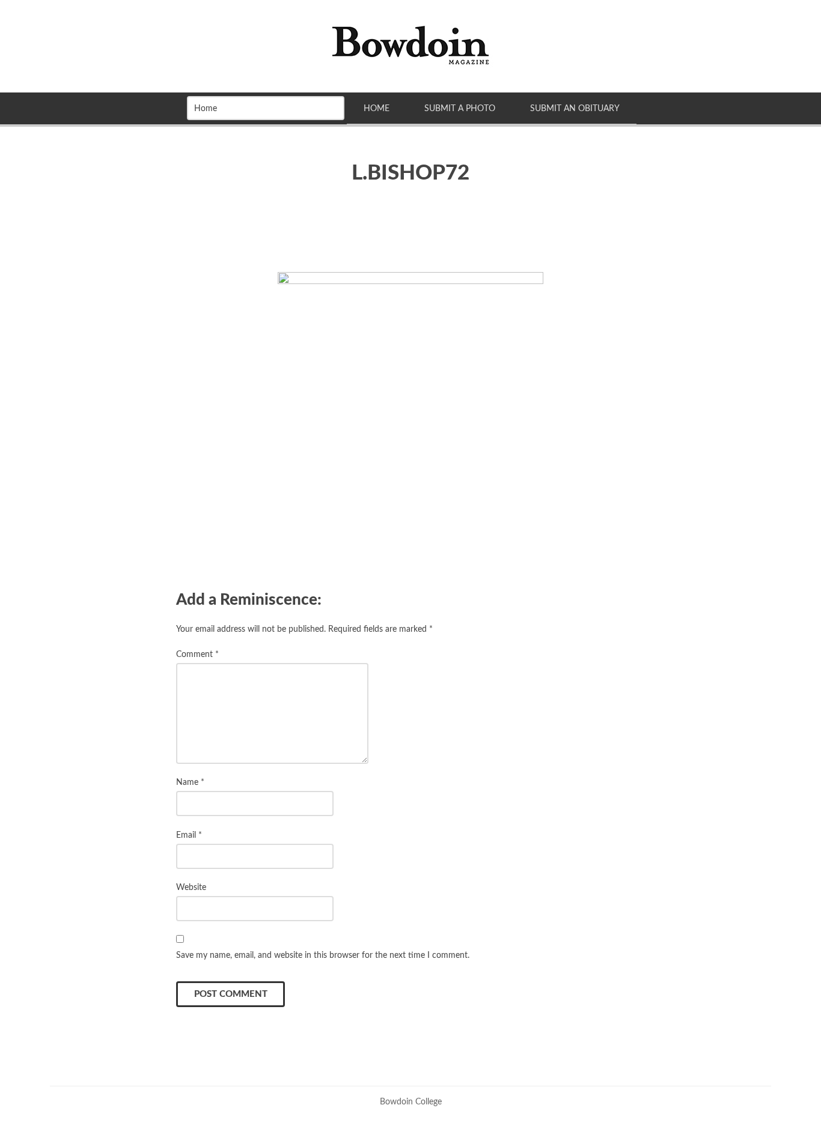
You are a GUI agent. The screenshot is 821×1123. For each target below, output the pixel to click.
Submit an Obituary (575, 108)
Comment (197, 654)
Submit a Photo (459, 108)
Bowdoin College (411, 1101)
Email (189, 835)
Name (190, 782)
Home (376, 108)
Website (191, 887)
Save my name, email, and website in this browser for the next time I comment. (322, 955)
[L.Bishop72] (410, 395)
